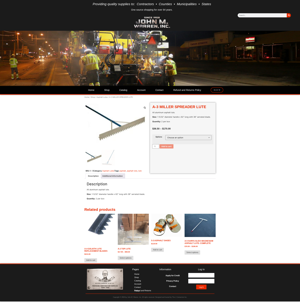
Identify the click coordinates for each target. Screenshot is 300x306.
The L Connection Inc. (179, 297)
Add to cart (166, 146)
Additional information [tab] (112, 176)
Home (91, 90)
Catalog (123, 90)
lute (140, 171)
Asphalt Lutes (102, 97)
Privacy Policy (172, 281)
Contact (159, 90)
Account (141, 90)
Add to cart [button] (90, 260)
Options (159, 137)
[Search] (289, 15)
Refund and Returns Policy (187, 90)
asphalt (122, 171)
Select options (125, 258)
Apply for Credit (173, 276)
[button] (145, 108)
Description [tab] (93, 176)
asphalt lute (132, 171)
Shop (107, 90)
